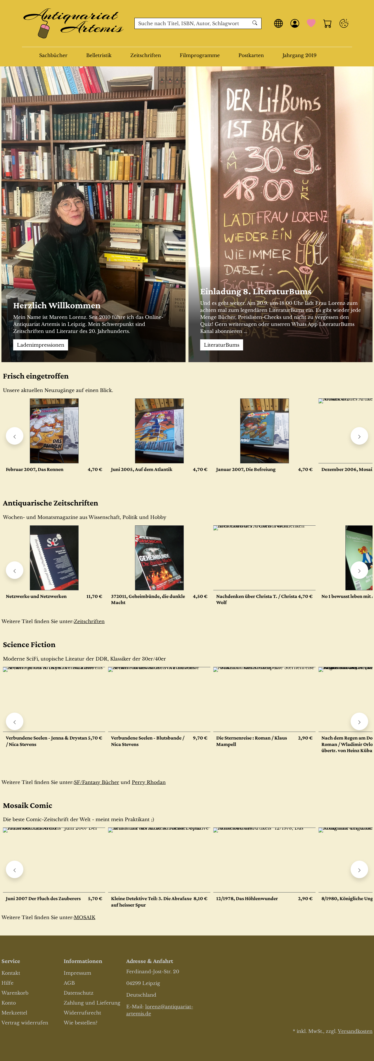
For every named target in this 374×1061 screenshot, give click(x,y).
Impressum (77, 973)
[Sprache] (278, 23)
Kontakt (10, 973)
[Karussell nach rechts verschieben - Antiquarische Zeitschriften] (359, 570)
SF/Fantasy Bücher (96, 782)
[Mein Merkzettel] (311, 23)
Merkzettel (14, 1013)
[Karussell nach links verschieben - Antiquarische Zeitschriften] (14, 570)
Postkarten (251, 55)
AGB (69, 983)
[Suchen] (256, 23)
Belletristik (99, 55)
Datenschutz (79, 993)
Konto (8, 1003)
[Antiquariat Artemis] (74, 23)
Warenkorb (14, 993)
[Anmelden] (295, 23)
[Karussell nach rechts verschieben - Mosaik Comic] (359, 869)
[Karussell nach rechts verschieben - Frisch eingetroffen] (359, 436)
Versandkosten (355, 1031)
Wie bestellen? (80, 1023)
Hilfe (7, 983)
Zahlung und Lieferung (92, 1003)
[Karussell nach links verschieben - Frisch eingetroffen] (14, 436)
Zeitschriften (145, 55)
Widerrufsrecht (82, 1013)
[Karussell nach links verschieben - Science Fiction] (14, 721)
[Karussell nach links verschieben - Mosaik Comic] (14, 869)
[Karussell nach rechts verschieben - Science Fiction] (359, 721)
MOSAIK (84, 917)
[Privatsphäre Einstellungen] (344, 23)
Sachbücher (53, 55)
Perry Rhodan (149, 782)
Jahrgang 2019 (299, 55)
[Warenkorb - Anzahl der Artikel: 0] (327, 23)
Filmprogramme (200, 55)
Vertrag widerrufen (24, 1023)
